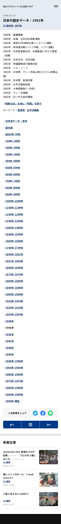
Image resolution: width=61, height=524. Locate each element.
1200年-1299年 (14, 214)
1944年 (9, 347)
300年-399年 (12, 154)
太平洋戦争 (33, 110)
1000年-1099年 (14, 201)
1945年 (9, 354)
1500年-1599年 (14, 234)
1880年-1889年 (14, 281)
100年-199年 (12, 141)
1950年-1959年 (14, 367)
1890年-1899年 (14, 287)
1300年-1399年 (14, 221)
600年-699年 (12, 174)
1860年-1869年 (14, 267)
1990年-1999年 (14, 394)
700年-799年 (12, 181)
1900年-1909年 (14, 294)
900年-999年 (12, 194)
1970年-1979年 (14, 381)
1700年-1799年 (14, 247)
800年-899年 (12, 187)
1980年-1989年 (14, 387)
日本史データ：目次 (16, 121)
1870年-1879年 (14, 274)
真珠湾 (21, 110)
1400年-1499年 (14, 227)
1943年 (9, 341)
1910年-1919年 (14, 301)
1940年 (9, 321)
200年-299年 (12, 147)
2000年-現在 (12, 401)
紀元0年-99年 (13, 134)
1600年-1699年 (14, 241)
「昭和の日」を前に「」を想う (22, 103)
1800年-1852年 (14, 254)
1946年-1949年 (14, 361)
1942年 (9, 334)
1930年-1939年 (14, 314)
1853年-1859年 (14, 261)
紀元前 (9, 127)
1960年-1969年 (14, 374)
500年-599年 (12, 167)
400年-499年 (12, 161)
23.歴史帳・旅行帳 (12, 25)
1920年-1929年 (14, 307)
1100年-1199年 (14, 207)
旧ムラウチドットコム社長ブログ (18, 6)
